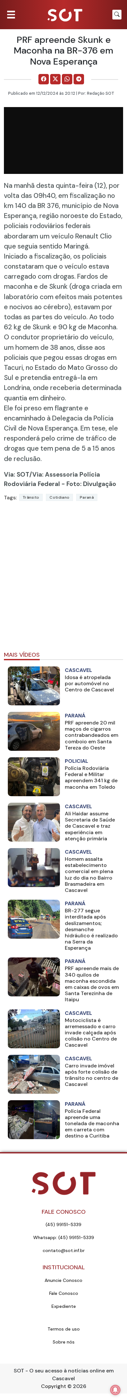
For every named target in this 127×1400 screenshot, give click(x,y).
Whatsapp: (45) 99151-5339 (63, 1237)
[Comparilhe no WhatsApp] (67, 79)
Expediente (63, 1306)
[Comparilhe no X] (55, 79)
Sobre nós (64, 1342)
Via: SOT (16, 474)
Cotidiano (59, 497)
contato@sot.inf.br (64, 1250)
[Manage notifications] (115, 1390)
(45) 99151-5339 (63, 1224)
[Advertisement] (63, 579)
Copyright (53, 1386)
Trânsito (31, 497)
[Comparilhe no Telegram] (79, 79)
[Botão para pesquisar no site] (116, 14)
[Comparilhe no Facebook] (43, 79)
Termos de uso (64, 1329)
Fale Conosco (63, 1293)
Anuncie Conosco (63, 1280)
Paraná (87, 497)
